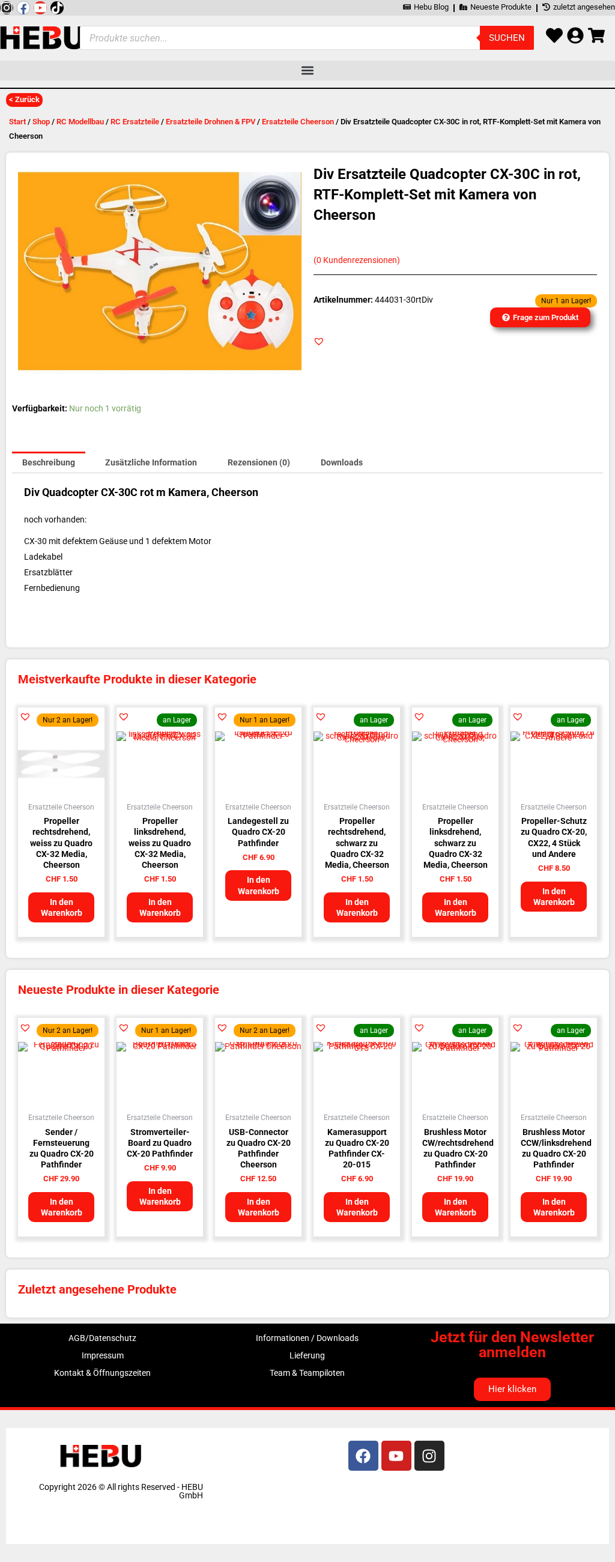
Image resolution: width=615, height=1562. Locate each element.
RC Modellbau (80, 121)
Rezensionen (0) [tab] (259, 462)
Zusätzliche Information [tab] (151, 462)
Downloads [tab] (342, 462)
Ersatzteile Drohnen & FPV (210, 121)
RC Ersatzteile (135, 121)
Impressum (103, 1355)
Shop (41, 121)
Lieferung (307, 1355)
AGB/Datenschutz (102, 1338)
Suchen (507, 37)
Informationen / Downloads (307, 1338)
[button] (307, 70)
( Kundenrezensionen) (357, 260)
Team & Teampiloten (307, 1373)
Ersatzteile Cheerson (298, 121)
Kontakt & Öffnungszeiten (102, 1373)
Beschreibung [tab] (48, 462)
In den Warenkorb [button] (61, 907)
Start (17, 121)
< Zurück (24, 99)
